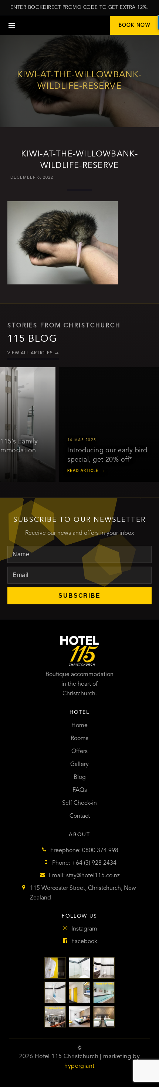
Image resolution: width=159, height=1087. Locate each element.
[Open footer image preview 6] (104, 992)
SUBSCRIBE (79, 596)
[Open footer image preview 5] (79, 992)
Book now (134, 25)
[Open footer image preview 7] (55, 1016)
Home (79, 726)
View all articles (33, 353)
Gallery (79, 764)
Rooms (79, 739)
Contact (80, 816)
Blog (80, 777)
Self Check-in (79, 803)
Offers (79, 752)
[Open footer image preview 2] (79, 968)
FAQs (79, 790)
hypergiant (79, 1066)
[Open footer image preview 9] (104, 1016)
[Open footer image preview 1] (55, 968)
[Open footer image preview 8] (79, 1016)
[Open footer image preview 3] (104, 968)
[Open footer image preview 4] (55, 992)
